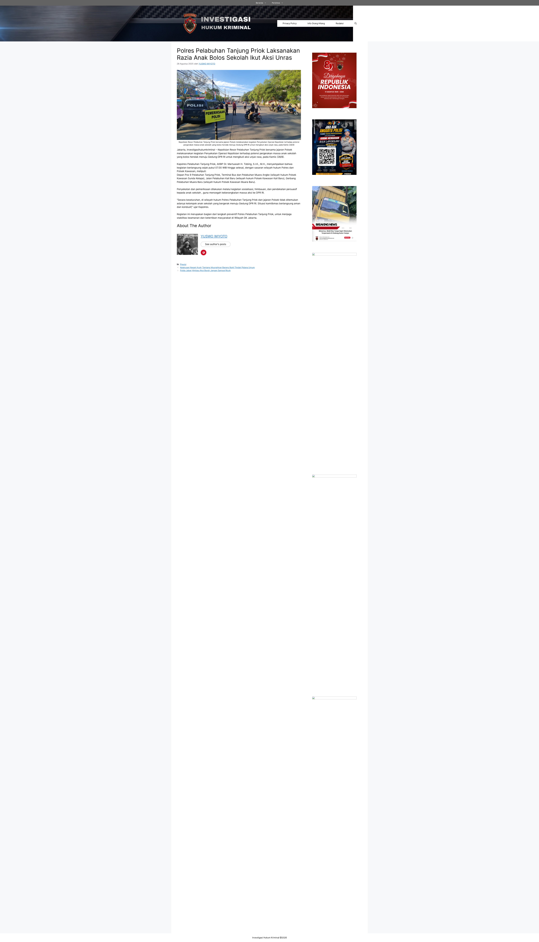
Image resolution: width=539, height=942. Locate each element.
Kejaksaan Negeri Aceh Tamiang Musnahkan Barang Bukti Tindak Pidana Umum (217, 267)
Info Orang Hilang (316, 23)
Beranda (259, 3)
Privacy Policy (290, 23)
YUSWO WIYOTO (214, 236)
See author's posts (215, 244)
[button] (355, 23)
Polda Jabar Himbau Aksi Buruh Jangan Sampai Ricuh (205, 270)
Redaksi (340, 23)
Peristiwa (276, 3)
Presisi (183, 264)
